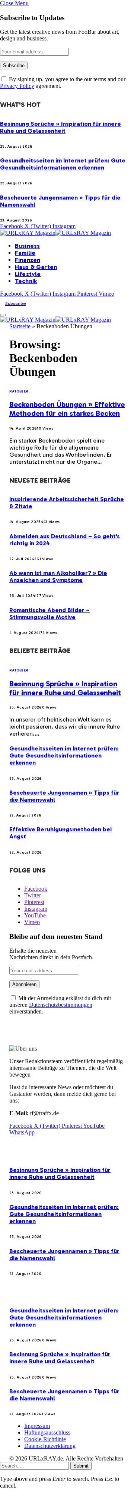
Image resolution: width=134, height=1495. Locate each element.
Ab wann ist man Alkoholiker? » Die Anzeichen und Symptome (58, 576)
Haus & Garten (36, 266)
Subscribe (15, 303)
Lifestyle (28, 273)
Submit (81, 1466)
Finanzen (27, 259)
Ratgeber (18, 391)
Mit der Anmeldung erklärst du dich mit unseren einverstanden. (60, 1005)
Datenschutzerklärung (50, 1446)
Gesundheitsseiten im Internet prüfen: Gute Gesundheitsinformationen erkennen (62, 164)
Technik (26, 281)
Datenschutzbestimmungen (60, 1005)
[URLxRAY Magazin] (55, 233)
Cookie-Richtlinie (45, 1439)
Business (27, 245)
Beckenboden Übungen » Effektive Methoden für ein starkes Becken (67, 409)
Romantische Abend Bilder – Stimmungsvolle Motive (49, 614)
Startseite (20, 326)
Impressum (37, 1426)
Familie (25, 252)
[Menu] (3, 315)
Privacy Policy (17, 86)
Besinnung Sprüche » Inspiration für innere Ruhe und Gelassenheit (60, 127)
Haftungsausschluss (47, 1432)
